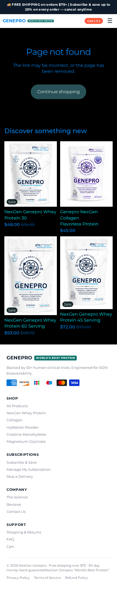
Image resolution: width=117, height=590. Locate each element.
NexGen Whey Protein (26, 413)
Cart (10, 546)
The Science (17, 497)
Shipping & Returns (24, 532)
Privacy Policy (18, 578)
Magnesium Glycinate (26, 441)
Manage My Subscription (29, 469)
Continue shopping (58, 91)
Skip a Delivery (20, 476)
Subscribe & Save (22, 462)
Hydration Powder (23, 427)
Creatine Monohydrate (26, 434)
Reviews (14, 504)
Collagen (15, 420)
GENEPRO (28, 20)
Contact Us (16, 511)
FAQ (10, 539)
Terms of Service (47, 578)
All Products (17, 406)
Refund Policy (76, 578)
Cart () (93, 21)
